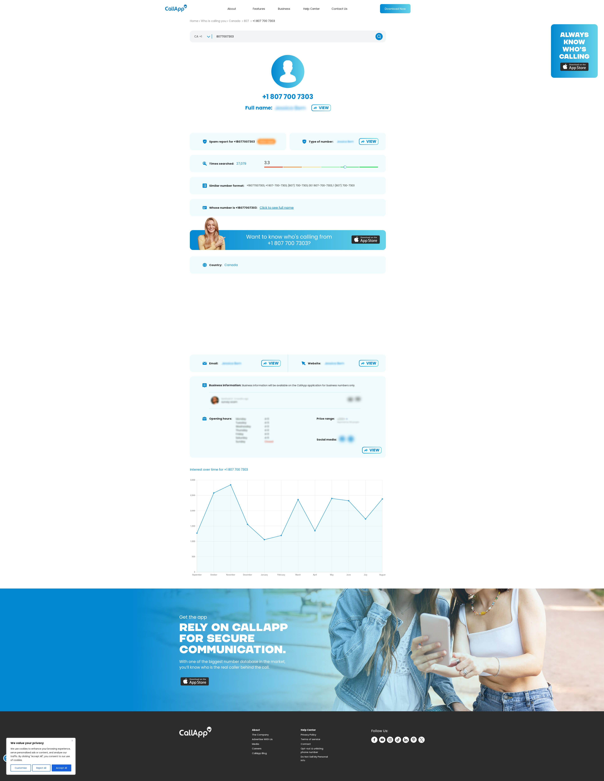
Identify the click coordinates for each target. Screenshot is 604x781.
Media (255, 744)
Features (259, 9)
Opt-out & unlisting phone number (312, 750)
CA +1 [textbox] (198, 36)
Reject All (41, 768)
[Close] (72, 740)
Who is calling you (213, 21)
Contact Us (339, 9)
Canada (235, 21)
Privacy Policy (308, 734)
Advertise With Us (262, 739)
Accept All (61, 768)
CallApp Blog (259, 753)
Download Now (395, 9)
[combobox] (201, 36)
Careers (256, 748)
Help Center (311, 9)
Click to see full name (277, 207)
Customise (21, 768)
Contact (306, 744)
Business (284, 9)
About (231, 9)
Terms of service (310, 739)
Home (194, 21)
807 (247, 21)
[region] (41, 756)
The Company (260, 734)
